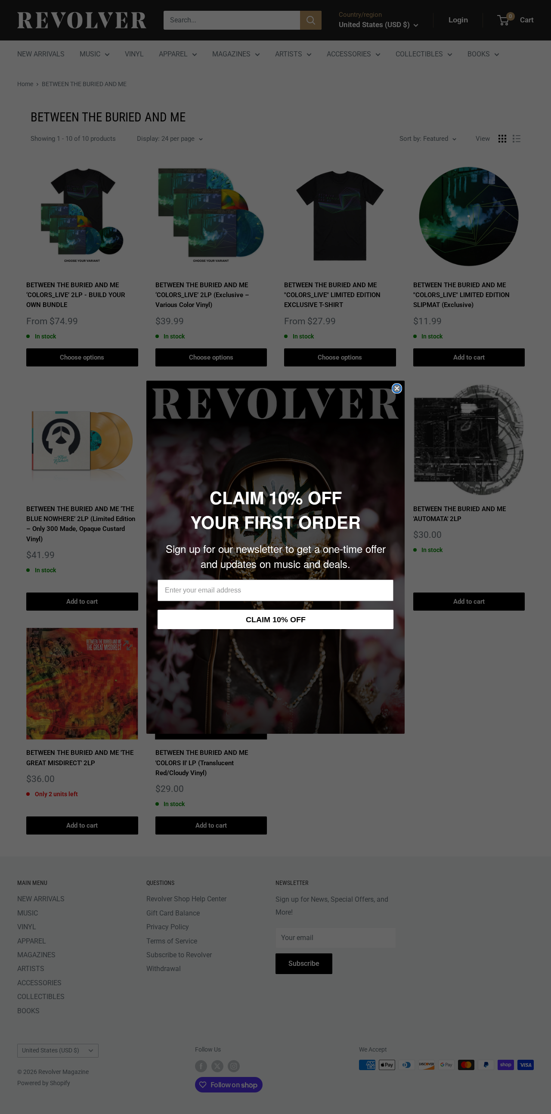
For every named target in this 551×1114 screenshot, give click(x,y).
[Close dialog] (397, 388)
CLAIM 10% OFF (276, 619)
